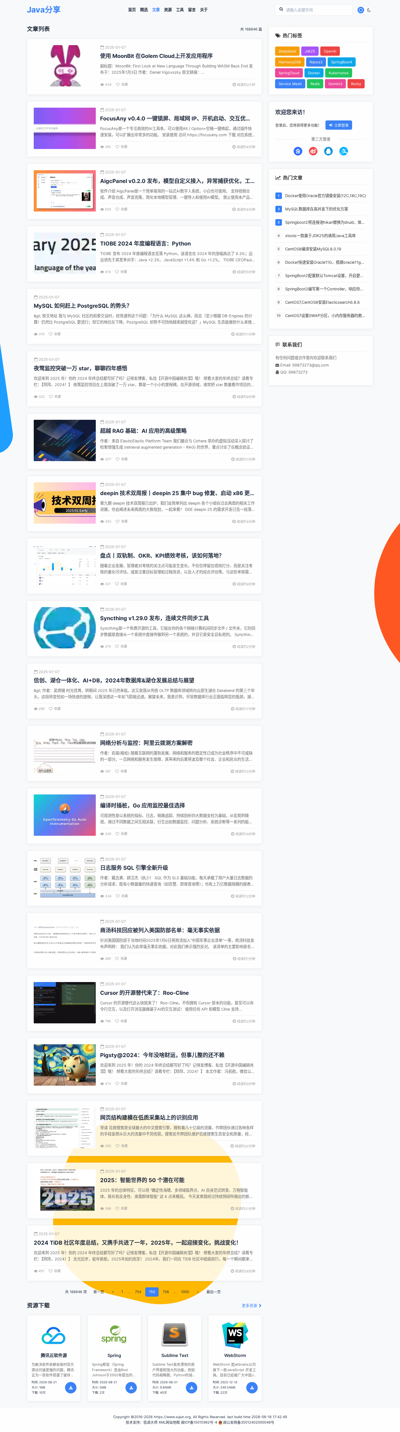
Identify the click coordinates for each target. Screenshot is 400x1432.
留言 (192, 10)
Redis (315, 84)
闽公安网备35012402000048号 (248, 1422)
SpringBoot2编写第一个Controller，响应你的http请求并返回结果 (324, 289)
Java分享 (44, 10)
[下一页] (197, 1292)
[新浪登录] (313, 151)
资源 (168, 10)
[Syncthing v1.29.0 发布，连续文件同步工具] (65, 628)
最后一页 (214, 1292)
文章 (156, 10)
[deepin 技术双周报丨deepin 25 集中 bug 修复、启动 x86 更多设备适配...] (65, 504)
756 (166, 1292)
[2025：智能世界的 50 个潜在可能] (65, 1191)
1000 (185, 1292)
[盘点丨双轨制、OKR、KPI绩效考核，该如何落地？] (65, 566)
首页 (132, 10)
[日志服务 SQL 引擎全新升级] (65, 878)
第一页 (98, 1292)
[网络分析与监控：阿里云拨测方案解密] (65, 754)
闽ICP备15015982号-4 (199, 1422)
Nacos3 (316, 62)
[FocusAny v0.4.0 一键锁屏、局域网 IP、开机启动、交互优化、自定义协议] (65, 129)
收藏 (124, 84)
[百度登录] (298, 151)
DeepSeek (287, 51)
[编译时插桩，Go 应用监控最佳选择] (65, 816)
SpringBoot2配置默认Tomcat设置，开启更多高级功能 (324, 276)
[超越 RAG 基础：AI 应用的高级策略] (65, 441)
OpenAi (330, 51)
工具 (180, 10)
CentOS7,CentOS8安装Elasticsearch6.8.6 (322, 302)
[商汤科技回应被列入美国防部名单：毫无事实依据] (65, 941)
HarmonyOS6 (290, 62)
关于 (204, 10)
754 (138, 1292)
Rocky (356, 84)
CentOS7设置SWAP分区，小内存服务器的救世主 (325, 316)
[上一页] (112, 1292)
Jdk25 (310, 51)
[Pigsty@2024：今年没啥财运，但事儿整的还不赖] (65, 1066)
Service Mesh (290, 84)
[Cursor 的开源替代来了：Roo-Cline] (65, 1003)
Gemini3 (335, 84)
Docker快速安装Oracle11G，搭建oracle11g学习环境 (325, 263)
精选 (144, 10)
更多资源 (250, 1306)
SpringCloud (289, 73)
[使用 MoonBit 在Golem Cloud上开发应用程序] (65, 66)
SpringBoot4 (341, 62)
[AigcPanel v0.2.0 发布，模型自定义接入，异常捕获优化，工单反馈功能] (65, 192)
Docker (314, 73)
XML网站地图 (169, 1422)
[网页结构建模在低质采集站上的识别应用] (65, 1128)
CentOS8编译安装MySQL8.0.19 (313, 249)
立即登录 (341, 125)
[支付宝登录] (343, 151)
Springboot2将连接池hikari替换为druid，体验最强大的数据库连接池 (325, 223)
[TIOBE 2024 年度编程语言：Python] (65, 254)
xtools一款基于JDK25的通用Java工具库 (320, 236)
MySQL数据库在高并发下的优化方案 (316, 209)
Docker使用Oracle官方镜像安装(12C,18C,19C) (325, 196)
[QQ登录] (328, 151)
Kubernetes (339, 73)
